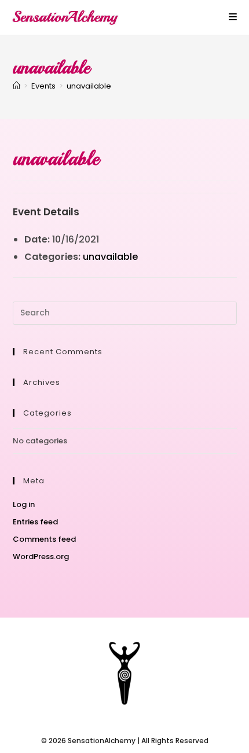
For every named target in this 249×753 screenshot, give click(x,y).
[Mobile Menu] (233, 17)
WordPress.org (41, 556)
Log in (24, 504)
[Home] (16, 85)
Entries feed (35, 521)
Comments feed (44, 539)
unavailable (89, 85)
